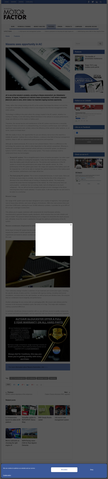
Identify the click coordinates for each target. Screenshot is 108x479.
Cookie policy (7, 475)
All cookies (64, 470)
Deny (91, 470)
